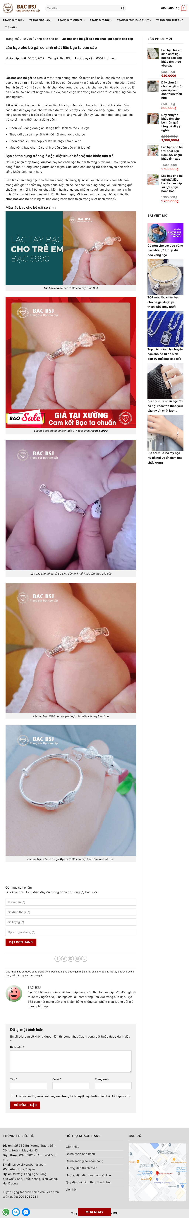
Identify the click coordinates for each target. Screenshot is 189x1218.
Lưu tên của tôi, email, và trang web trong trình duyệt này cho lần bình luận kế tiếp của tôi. (73, 1096)
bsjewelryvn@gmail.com (29, 1164)
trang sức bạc (41, 162)
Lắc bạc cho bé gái (19, 78)
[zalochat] (16, 1212)
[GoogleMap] (157, 1172)
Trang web (102, 1079)
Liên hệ (71, 1189)
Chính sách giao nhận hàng (84, 1161)
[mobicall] (6, 1212)
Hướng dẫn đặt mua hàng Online (88, 1175)
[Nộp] (122, 8)
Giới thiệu (72, 1147)
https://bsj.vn (26, 1169)
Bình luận (17, 1047)
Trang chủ (12, 39)
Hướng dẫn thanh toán (81, 1168)
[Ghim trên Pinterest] (78, 959)
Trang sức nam (40, 20)
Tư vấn (10, 27)
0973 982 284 (29, 1155)
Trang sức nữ (12, 20)
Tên (13, 1079)
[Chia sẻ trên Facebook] (57, 959)
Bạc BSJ (65, 58)
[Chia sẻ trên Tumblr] (84, 959)
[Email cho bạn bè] (71, 959)
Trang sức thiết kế (169, 20)
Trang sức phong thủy (133, 20)
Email (56, 1079)
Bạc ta (64, 859)
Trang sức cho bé (70, 20)
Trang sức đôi (100, 20)
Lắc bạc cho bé (53, 288)
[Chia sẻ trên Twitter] (64, 959)
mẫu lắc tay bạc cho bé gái (27, 975)
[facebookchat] (26, 1212)
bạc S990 (101, 430)
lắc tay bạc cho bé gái (96, 971)
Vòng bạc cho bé (47, 39)
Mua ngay (94, 1212)
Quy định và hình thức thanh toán (89, 1182)
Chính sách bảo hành (80, 1154)
